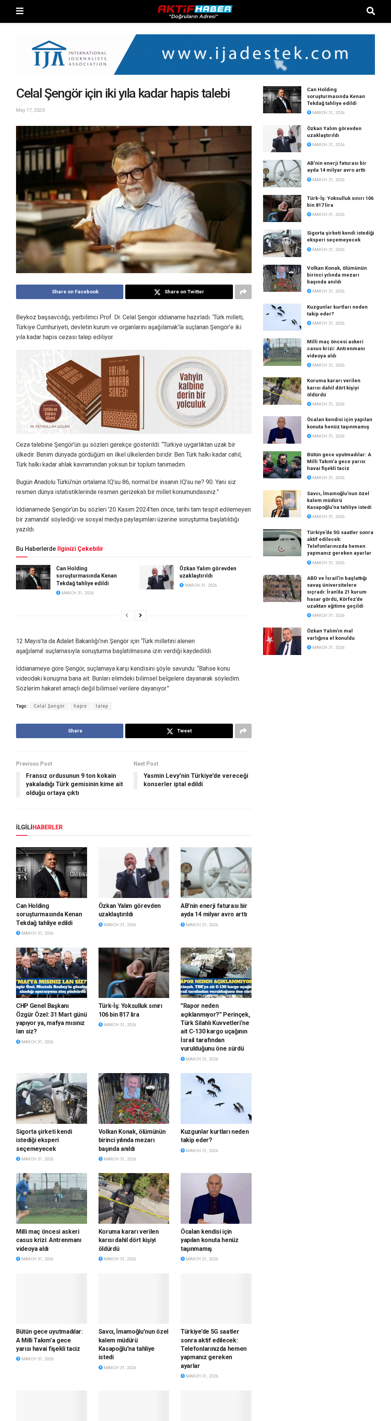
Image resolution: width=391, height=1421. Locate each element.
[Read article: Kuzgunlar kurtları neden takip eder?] (216, 1098)
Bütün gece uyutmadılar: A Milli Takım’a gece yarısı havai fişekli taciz (49, 1340)
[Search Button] (371, 11)
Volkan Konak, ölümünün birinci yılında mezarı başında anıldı (132, 1140)
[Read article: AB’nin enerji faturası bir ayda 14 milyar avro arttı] (216, 872)
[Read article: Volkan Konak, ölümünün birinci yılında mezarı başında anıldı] (134, 1098)
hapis (80, 706)
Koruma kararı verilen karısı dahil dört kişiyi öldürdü (129, 1240)
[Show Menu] (19, 11)
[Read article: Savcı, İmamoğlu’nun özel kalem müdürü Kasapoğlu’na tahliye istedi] (134, 1298)
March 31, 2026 (77, 593)
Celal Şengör (49, 706)
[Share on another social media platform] (243, 292)
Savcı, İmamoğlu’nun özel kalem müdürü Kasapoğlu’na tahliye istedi (339, 500)
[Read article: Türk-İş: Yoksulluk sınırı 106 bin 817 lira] (134, 973)
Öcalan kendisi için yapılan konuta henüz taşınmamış (210, 1240)
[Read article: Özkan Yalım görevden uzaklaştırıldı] (156, 577)
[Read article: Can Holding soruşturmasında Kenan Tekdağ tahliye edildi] (33, 577)
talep (102, 706)
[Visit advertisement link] (195, 60)
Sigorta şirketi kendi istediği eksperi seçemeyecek (44, 1140)
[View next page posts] (140, 615)
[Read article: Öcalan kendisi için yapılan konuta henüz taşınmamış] (216, 1198)
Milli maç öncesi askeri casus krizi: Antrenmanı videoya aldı (48, 1240)
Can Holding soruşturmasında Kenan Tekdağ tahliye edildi (86, 575)
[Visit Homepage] (195, 11)
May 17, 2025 (30, 110)
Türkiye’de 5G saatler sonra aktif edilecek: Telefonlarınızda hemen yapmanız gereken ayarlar (214, 1349)
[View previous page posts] (126, 615)
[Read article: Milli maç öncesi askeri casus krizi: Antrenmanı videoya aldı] (51, 1198)
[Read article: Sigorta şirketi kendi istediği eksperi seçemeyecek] (51, 1098)
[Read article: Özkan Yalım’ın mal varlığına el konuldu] (282, 641)
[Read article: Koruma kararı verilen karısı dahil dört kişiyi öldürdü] (134, 1198)
